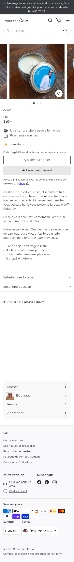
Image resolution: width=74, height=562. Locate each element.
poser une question (17, 287)
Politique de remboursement (21, 456)
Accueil (8, 109)
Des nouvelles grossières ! (20, 445)
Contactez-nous (13, 440)
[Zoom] (59, 93)
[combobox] (37, 31)
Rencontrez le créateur (18, 451)
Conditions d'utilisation (17, 462)
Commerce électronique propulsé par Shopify (32, 553)
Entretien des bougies (19, 277)
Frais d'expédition (13, 152)
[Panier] (58, 20)
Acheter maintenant (37, 170)
